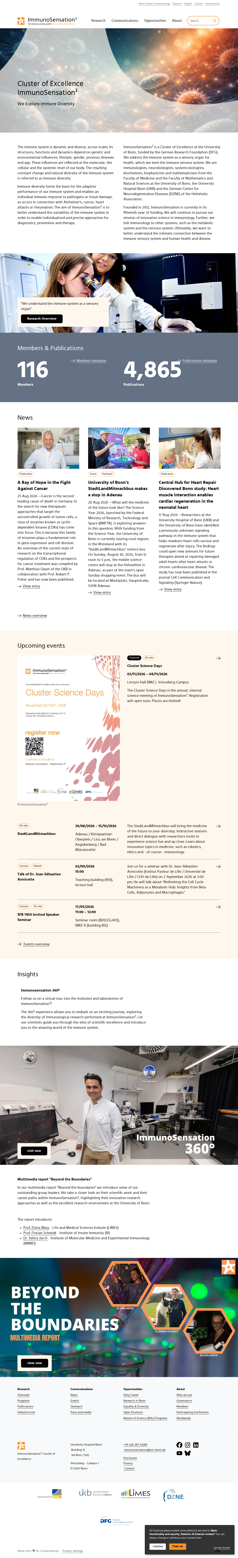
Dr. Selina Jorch (35, 1238)
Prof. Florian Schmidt (39, 1233)
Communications (125, 21)
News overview (35, 616)
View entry (31, 586)
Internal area (212, 3)
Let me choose (222, 1547)
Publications (25, 1406)
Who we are (184, 1394)
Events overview (36, 944)
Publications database (199, 361)
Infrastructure (26, 1412)
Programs (23, 1400)
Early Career (131, 1394)
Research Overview (42, 318)
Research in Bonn (134, 1400)
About (177, 21)
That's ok (177, 1546)
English (188, 3)
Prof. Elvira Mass (36, 1228)
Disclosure (130, 1458)
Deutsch (177, 3)
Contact (198, 3)
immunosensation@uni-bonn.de (144, 1449)
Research (98, 21)
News (74, 1394)
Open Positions (133, 1412)
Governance (184, 1400)
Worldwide (183, 1418)
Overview (23, 1394)
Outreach (76, 1406)
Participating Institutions (192, 1412)
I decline (158, 1546)
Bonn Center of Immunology (154, 3)
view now (34, 1363)
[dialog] (189, 1539)
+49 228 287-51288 (135, 1444)
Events (74, 1400)
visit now (34, 1151)
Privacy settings (72, 1550)
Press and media (80, 1412)
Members (182, 1406)
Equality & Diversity (136, 1406)
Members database (91, 361)
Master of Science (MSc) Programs (145, 1418)
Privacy (128, 1463)
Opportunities (155, 21)
